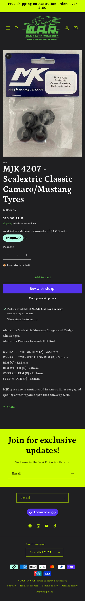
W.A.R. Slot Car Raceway (40, 581)
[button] (8, 28)
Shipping (7, 223)
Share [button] (11, 407)
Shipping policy (44, 592)
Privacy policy (69, 586)
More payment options (42, 298)
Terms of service (29, 586)
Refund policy (50, 586)
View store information (23, 319)
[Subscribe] (72, 473)
